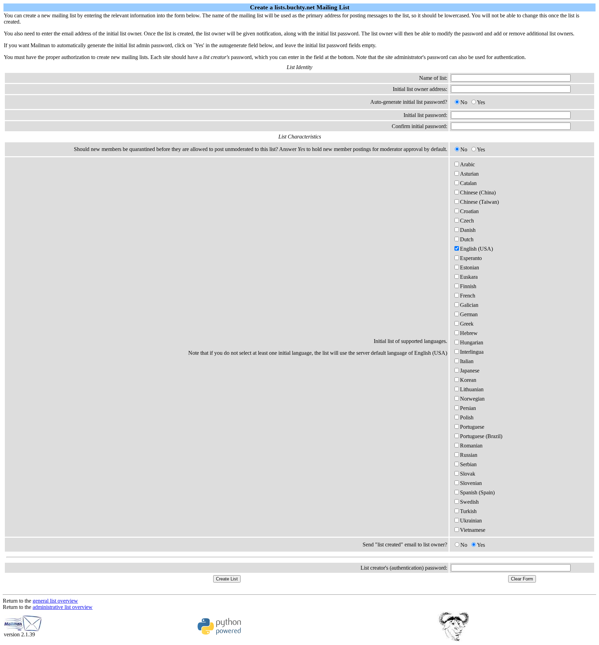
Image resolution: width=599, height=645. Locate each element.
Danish (468, 230)
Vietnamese (472, 530)
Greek (467, 324)
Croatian (469, 211)
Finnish (468, 286)
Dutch (467, 239)
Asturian (469, 174)
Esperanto (471, 258)
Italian (467, 361)
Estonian (469, 267)
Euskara (469, 277)
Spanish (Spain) (477, 492)
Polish (467, 417)
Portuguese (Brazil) (481, 436)
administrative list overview (63, 607)
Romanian (471, 446)
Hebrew (469, 333)
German (469, 314)
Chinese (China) (478, 192)
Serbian (468, 464)
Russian (468, 455)
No (463, 102)
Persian (468, 408)
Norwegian (472, 399)
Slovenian (471, 483)
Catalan (468, 183)
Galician (469, 305)
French (467, 296)
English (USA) (476, 249)
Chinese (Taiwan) (479, 202)
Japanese (469, 371)
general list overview (55, 601)
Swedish (469, 502)
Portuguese (472, 427)
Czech (467, 221)
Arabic (467, 164)
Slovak (467, 474)
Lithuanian (472, 389)
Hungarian (471, 342)
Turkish (468, 511)
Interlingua (472, 352)
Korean (468, 380)
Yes (481, 102)
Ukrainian (471, 520)
